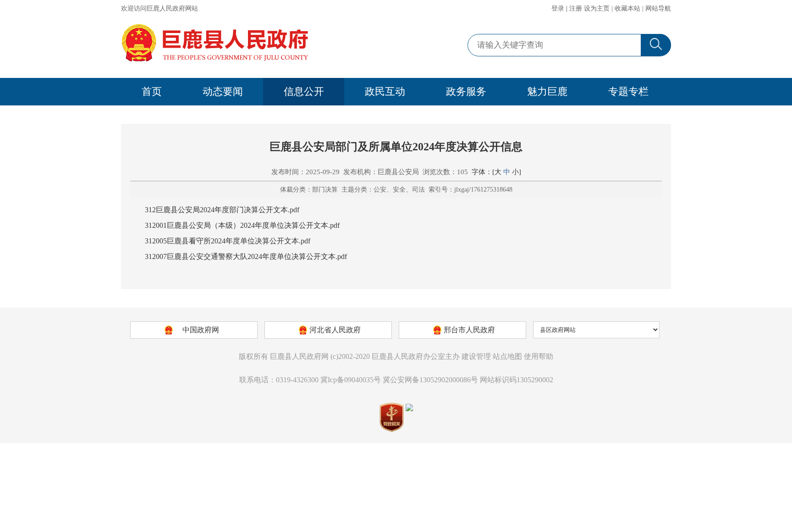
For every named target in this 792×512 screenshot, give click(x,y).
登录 (557, 8)
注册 (575, 8)
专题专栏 (628, 91)
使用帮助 (538, 356)
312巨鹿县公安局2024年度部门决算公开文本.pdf (222, 210)
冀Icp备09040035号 (350, 380)
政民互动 (385, 91)
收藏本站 (627, 8)
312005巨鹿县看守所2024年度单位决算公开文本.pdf (227, 241)
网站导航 (658, 8)
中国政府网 (200, 330)
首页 (152, 91)
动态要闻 (223, 91)
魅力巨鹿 (547, 91)
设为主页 (597, 8)
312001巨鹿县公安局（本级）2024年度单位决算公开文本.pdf (242, 225)
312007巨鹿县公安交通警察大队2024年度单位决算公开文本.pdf (246, 256)
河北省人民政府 (335, 330)
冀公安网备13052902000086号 (430, 380)
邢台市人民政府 (469, 330)
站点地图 (507, 356)
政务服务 (466, 91)
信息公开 (304, 91)
